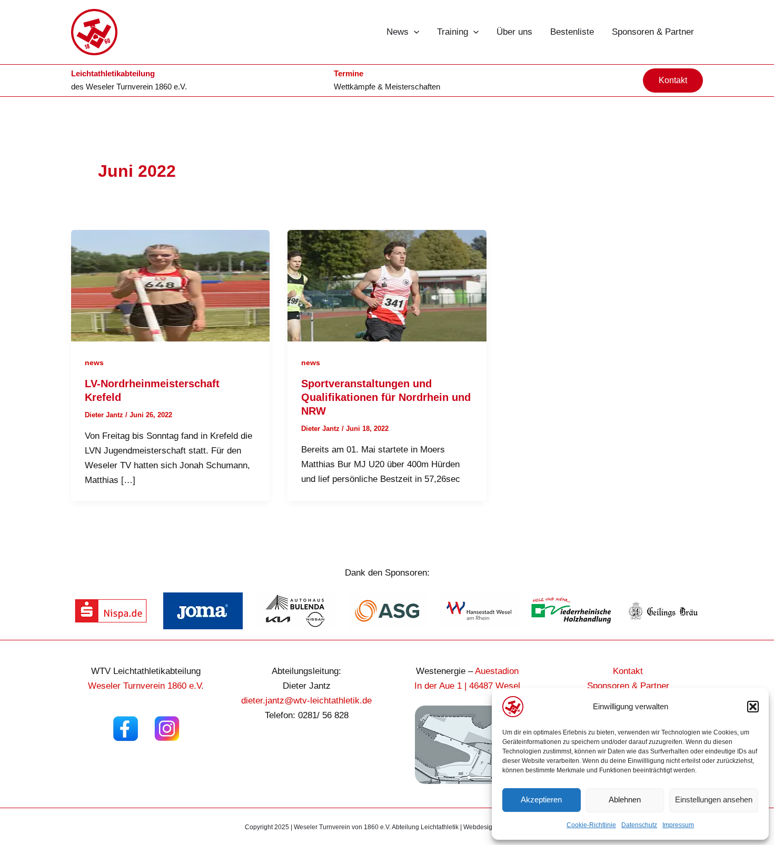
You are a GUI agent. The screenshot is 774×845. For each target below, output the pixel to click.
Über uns (514, 32)
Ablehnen (625, 799)
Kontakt (628, 671)
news (94, 362)
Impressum (678, 825)
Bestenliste (572, 32)
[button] (753, 706)
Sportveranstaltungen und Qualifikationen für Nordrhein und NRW (386, 397)
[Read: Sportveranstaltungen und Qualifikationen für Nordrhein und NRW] (386, 285)
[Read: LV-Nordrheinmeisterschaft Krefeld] (170, 285)
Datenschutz (639, 825)
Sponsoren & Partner (653, 32)
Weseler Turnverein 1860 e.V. (136, 86)
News (397, 32)
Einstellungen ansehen (713, 799)
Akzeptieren (541, 799)
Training (452, 32)
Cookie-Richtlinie (591, 825)
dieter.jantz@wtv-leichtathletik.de (306, 701)
